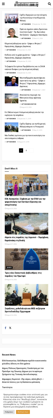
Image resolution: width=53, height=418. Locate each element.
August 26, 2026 (11, 279)
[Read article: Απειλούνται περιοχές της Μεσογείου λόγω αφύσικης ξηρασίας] (11, 98)
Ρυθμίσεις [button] (9, 412)
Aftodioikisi (26, 24)
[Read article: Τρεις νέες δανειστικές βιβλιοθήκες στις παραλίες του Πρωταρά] (26, 259)
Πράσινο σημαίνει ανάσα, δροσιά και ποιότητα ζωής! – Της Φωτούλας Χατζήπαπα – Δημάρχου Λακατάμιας (33, 32)
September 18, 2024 (40, 24)
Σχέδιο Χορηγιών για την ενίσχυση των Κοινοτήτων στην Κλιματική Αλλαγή (33, 18)
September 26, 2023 (25, 73)
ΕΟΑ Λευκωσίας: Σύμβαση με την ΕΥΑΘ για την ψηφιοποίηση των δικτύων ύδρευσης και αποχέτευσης (25, 202)
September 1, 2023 (39, 90)
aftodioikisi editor (29, 104)
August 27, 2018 (24, 142)
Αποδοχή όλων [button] (23, 412)
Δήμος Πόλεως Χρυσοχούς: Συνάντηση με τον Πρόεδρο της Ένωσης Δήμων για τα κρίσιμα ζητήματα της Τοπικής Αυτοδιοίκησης (23, 371)
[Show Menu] (3, 4)
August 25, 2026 (11, 208)
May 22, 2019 (38, 130)
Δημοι (9, 193)
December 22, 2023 (25, 50)
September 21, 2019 (25, 118)
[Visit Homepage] (26, 4)
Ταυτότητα (7, 387)
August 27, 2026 (11, 244)
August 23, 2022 (26, 107)
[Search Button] (49, 4)
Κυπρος (10, 232)
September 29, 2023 (25, 61)
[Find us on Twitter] (10, 328)
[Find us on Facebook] (5, 328)
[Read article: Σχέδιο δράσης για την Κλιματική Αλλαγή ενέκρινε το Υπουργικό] (11, 127)
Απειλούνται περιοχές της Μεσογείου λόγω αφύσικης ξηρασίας (30, 98)
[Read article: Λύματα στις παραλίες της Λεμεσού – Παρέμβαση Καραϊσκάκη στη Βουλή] (26, 224)
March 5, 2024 (38, 38)
